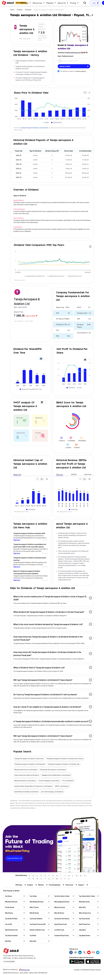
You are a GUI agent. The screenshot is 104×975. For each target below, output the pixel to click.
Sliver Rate (33, 941)
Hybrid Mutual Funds (11, 930)
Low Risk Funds (59, 930)
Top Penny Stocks (84, 918)
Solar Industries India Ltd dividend (27, 775)
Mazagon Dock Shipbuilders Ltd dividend (56, 775)
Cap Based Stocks (84, 935)
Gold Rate (8, 941)
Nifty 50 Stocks (34, 913)
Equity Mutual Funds (60, 924)
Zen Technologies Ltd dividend (52, 792)
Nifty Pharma (9, 913)
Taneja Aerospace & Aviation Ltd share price (34, 128)
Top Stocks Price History (61, 918)
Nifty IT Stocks (34, 907)
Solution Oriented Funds (37, 930)
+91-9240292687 (9, 961)
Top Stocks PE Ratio (11, 918)
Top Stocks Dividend (36, 918)
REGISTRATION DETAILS (10, 973)
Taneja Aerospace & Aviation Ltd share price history (65, 758)
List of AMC (8, 924)
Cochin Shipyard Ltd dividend (49, 781)
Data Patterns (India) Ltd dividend (26, 792)
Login (94, 3)
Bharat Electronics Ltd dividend (26, 769)
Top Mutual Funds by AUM (38, 924)
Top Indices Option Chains (87, 896)
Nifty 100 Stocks (59, 913)
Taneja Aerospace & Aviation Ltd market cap (63, 764)
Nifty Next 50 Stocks (11, 902)
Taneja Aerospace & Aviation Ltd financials (30, 764)
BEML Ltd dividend (62, 786)
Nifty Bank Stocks (84, 902)
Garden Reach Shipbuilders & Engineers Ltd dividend (33, 786)
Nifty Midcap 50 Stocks (37, 902)
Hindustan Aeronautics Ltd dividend (53, 769)
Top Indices (33, 896)
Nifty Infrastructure (85, 913)
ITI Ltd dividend (67, 781)
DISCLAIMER (24, 973)
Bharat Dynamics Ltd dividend (25, 781)
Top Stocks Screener (11, 935)
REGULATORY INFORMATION (38, 973)
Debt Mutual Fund (84, 924)
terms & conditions (81, 71)
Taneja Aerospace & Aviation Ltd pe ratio (29, 758)
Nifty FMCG (82, 907)
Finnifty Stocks (9, 907)
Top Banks (33, 935)
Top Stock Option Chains (61, 896)
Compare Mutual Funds (61, 935)
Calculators (82, 930)
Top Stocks (8, 896)
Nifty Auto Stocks (59, 907)
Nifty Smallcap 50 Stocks (61, 902)
